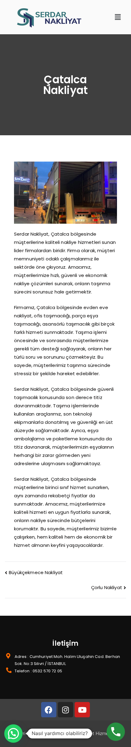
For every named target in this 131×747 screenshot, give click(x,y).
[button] (118, 17)
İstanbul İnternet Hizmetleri (88, 733)
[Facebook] (48, 709)
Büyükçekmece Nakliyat (36, 572)
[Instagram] (65, 709)
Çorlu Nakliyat (106, 587)
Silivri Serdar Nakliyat (36, 733)
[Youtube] (82, 709)
